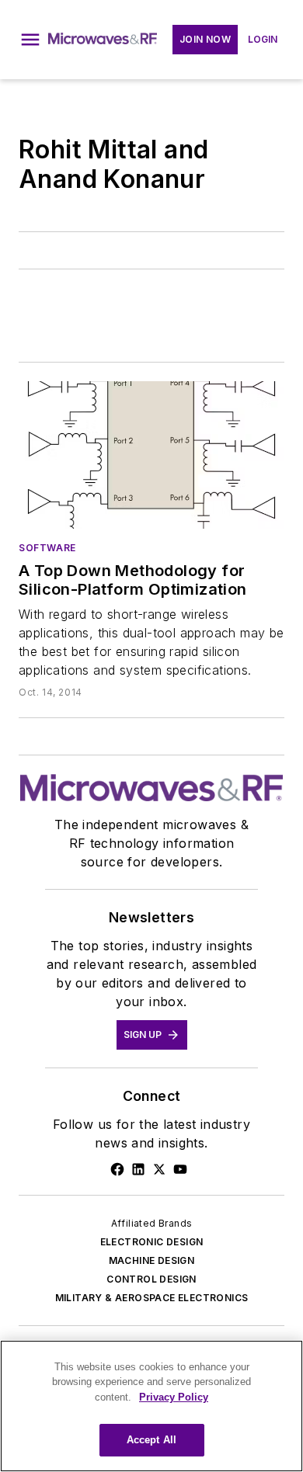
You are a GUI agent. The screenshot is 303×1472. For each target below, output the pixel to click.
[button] (30, 39)
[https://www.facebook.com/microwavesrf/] (117, 1169)
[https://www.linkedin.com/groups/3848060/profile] (138, 1169)
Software (47, 548)
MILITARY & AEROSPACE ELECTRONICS (152, 1298)
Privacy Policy (173, 1397)
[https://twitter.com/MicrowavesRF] (159, 1169)
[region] (151, 1406)
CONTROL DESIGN (151, 1279)
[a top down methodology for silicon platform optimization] (151, 455)
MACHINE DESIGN (152, 1260)
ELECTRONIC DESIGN (152, 1242)
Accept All (151, 1440)
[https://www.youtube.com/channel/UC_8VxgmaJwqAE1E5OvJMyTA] (180, 1169)
